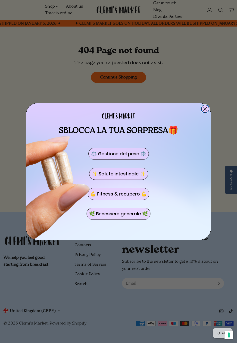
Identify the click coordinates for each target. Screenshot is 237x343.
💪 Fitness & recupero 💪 (118, 194)
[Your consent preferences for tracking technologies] (229, 335)
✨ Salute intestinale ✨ (119, 174)
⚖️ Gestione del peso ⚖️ (118, 153)
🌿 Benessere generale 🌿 (118, 214)
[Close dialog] (205, 109)
